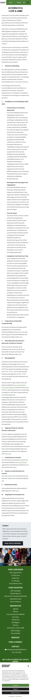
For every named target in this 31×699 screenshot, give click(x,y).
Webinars (19, 8)
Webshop (15, 637)
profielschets (23, 462)
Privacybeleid (18, 696)
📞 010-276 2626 (15, 652)
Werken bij (15, 620)
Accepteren (15, 685)
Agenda (15, 609)
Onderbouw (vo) (26, 9)
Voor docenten (16, 588)
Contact (16, 646)
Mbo (26, 13)
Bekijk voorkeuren (15, 692)
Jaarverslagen (15, 631)
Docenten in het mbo (10, 10)
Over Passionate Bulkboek (16, 614)
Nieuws (15, 611)
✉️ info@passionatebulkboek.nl (15, 649)
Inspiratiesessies (19, 7)
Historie (15, 625)
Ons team (15, 617)
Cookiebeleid (11, 696)
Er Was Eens (15, 575)
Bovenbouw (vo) (26, 11)
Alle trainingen (18, 5)
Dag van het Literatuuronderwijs (15, 596)
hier (21, 337)
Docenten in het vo (10, 8)
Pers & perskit (15, 642)
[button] (28, 666)
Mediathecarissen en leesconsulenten (10, 13)
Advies (10, 2)
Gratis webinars (15, 602)
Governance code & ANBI (15, 628)
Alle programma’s (26, 6)
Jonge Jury (15, 578)
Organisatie (15, 606)
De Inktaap (15, 581)
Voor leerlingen (15, 569)
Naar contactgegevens (13, 543)
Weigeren (15, 689)
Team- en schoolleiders (10, 16)
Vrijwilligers (15, 622)
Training (19, 2)
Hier (3, 476)
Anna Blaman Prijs (15, 583)
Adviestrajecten (15, 593)
